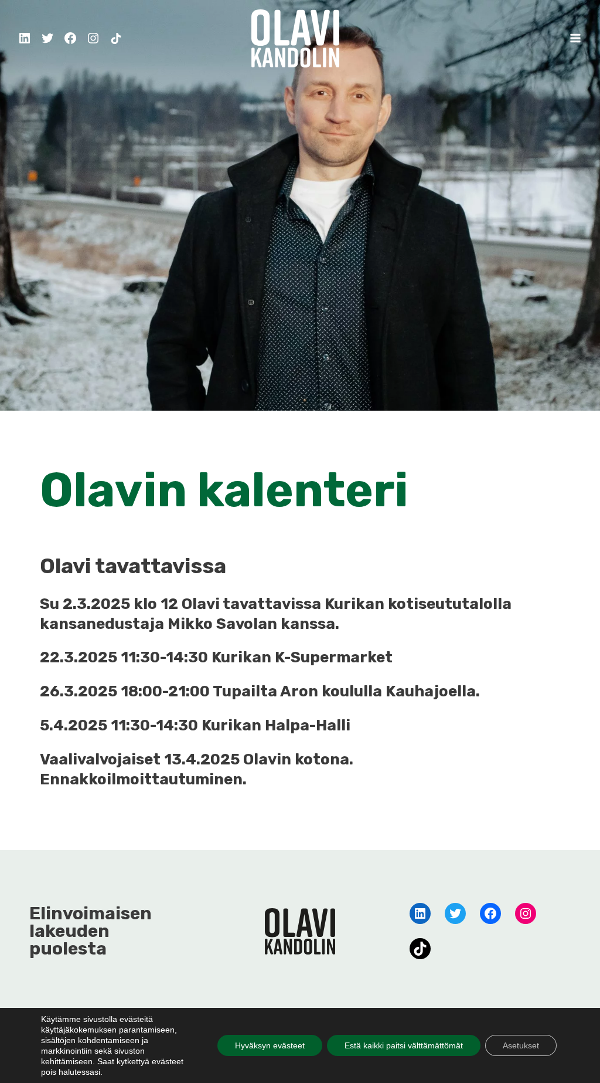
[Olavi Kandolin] (295, 38)
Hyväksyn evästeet (270, 1045)
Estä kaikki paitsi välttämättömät (404, 1045)
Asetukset (521, 1045)
